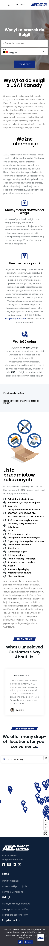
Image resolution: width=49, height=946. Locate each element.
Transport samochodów (15, 909)
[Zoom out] (46, 824)
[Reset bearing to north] (46, 828)
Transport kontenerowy (15, 914)
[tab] (24, 393)
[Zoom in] (46, 820)
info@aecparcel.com (16, 318)
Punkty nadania (10, 880)
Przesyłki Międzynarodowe (16, 903)
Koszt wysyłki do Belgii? (14, 393)
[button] (44, 696)
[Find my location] (46, 758)
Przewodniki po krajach (14, 886)
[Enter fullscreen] (46, 834)
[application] (32, 937)
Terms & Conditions (12, 891)
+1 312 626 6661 (18, 5)
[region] (24, 796)
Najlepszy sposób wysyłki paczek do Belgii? (21, 401)
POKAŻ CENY (24, 64)
